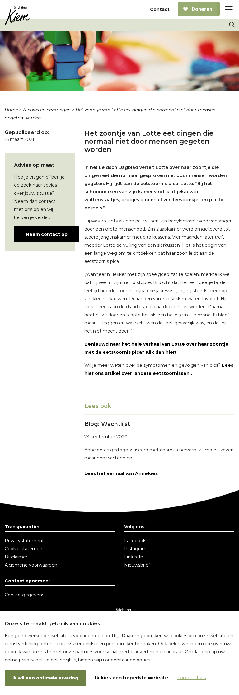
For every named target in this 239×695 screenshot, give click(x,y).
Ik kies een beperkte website (131, 677)
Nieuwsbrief (137, 565)
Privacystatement (24, 540)
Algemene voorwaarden (31, 565)
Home (11, 110)
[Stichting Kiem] (17, 15)
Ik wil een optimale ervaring (45, 678)
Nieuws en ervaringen (47, 110)
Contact (160, 9)
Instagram (135, 549)
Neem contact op (47, 234)
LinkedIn (133, 557)
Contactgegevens (24, 595)
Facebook (135, 540)
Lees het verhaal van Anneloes (121, 473)
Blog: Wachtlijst (107, 424)
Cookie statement (24, 549)
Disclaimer (16, 557)
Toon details (191, 677)
